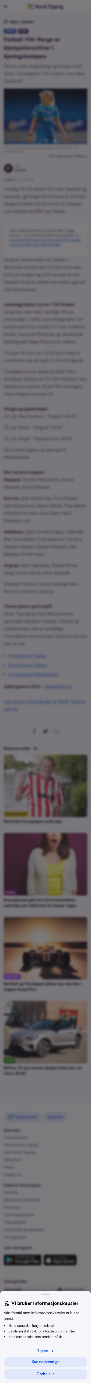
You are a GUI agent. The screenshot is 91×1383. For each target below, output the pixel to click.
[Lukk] (45, 1294)
